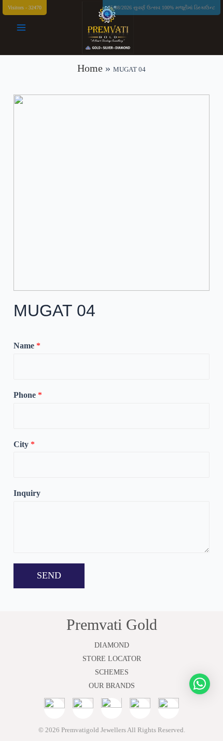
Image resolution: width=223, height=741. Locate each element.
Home (90, 68)
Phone (27, 394)
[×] (199, 683)
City (24, 444)
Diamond (111, 645)
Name (26, 345)
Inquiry (26, 493)
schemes (112, 672)
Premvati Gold (111, 624)
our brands (112, 686)
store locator (111, 659)
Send (49, 575)
